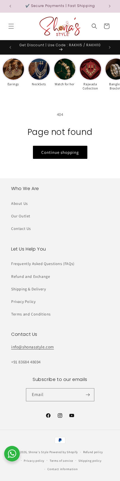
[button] (11, 26)
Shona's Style (38, 452)
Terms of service (61, 461)
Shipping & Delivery (28, 288)
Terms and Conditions (31, 314)
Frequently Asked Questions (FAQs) (43, 263)
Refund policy (93, 452)
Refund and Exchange (30, 276)
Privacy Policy (23, 301)
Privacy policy (34, 461)
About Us (19, 203)
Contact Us (21, 228)
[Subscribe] (88, 394)
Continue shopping (60, 152)
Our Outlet (20, 215)
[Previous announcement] (10, 6)
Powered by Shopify (63, 452)
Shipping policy (90, 461)
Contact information (62, 469)
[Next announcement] (110, 6)
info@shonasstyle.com (32, 346)
